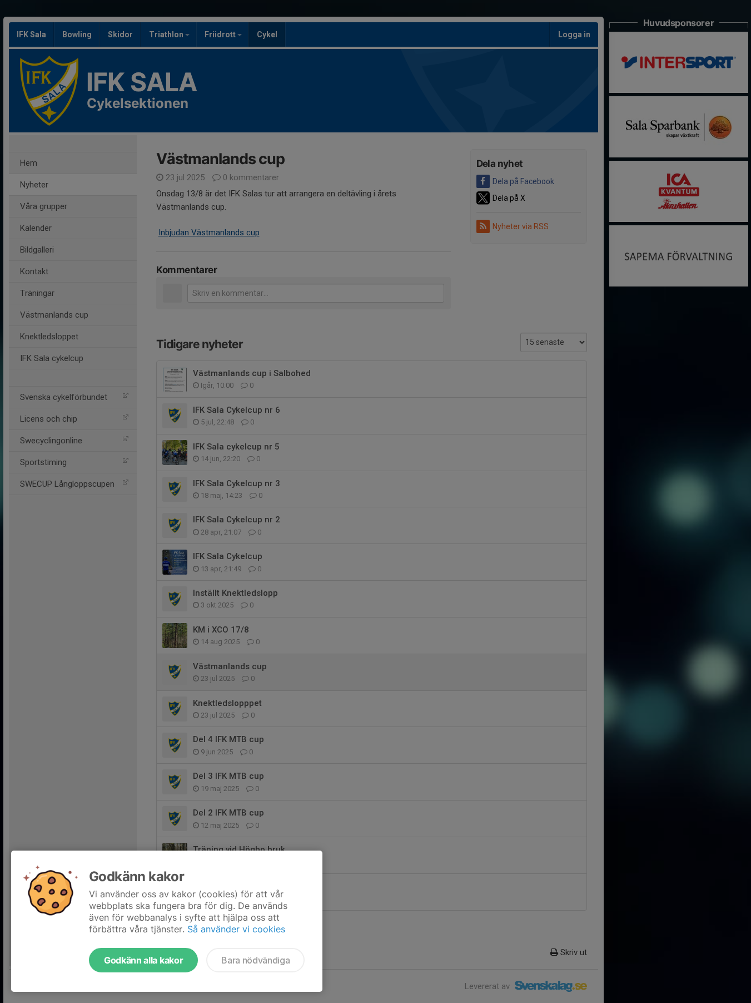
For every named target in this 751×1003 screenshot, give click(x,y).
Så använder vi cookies (236, 929)
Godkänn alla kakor (143, 960)
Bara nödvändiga (255, 960)
